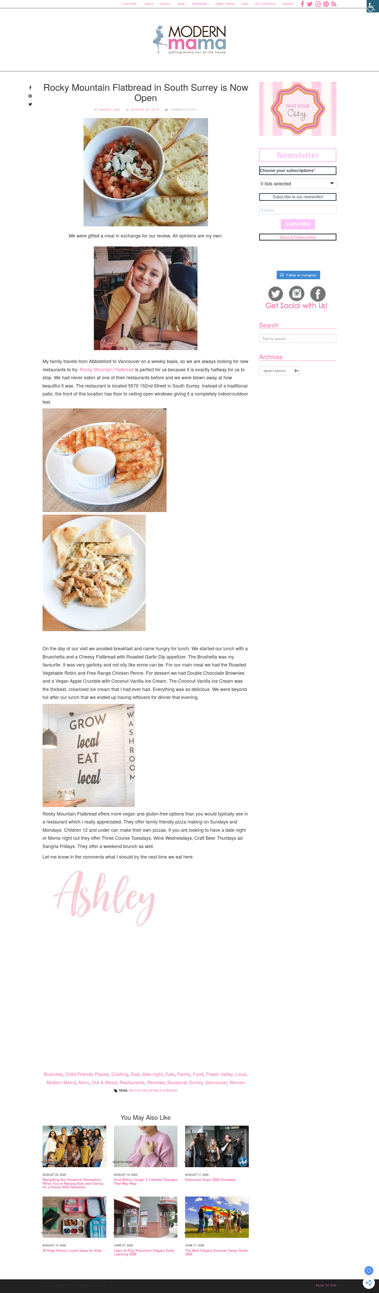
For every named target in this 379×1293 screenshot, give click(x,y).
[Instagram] (318, 4)
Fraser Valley (219, 1073)
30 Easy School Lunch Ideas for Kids (72, 1250)
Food (198, 1073)
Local (240, 1073)
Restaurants (132, 1082)
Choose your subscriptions (287, 170)
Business (53, 1073)
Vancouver (216, 1082)
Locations (128, 4)
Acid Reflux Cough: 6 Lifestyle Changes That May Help (145, 1181)
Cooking (119, 1073)
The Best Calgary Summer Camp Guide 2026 (216, 1252)
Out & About (104, 1082)
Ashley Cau (110, 109)
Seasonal (177, 1082)
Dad (135, 1073)
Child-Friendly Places (87, 1073)
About (149, 4)
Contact (288, 4)
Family (183, 1073)
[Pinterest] (326, 4)
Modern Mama (61, 1082)
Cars (245, 4)
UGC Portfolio (265, 4)
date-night (152, 1073)
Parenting (199, 4)
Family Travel (225, 4)
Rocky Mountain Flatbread (107, 369)
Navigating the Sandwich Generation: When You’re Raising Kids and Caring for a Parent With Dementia (73, 1183)
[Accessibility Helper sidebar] (373, 6)
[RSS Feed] (333, 4)
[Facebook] (302, 4)
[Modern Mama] (189, 36)
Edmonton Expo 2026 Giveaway (210, 1179)
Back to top (326, 1285)
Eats (170, 1073)
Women (237, 1082)
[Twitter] (310, 4)
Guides (165, 4)
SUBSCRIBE (297, 224)
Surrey (196, 1082)
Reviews (156, 1082)
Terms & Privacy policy (297, 237)
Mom (181, 4)
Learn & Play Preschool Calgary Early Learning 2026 (144, 1252)
